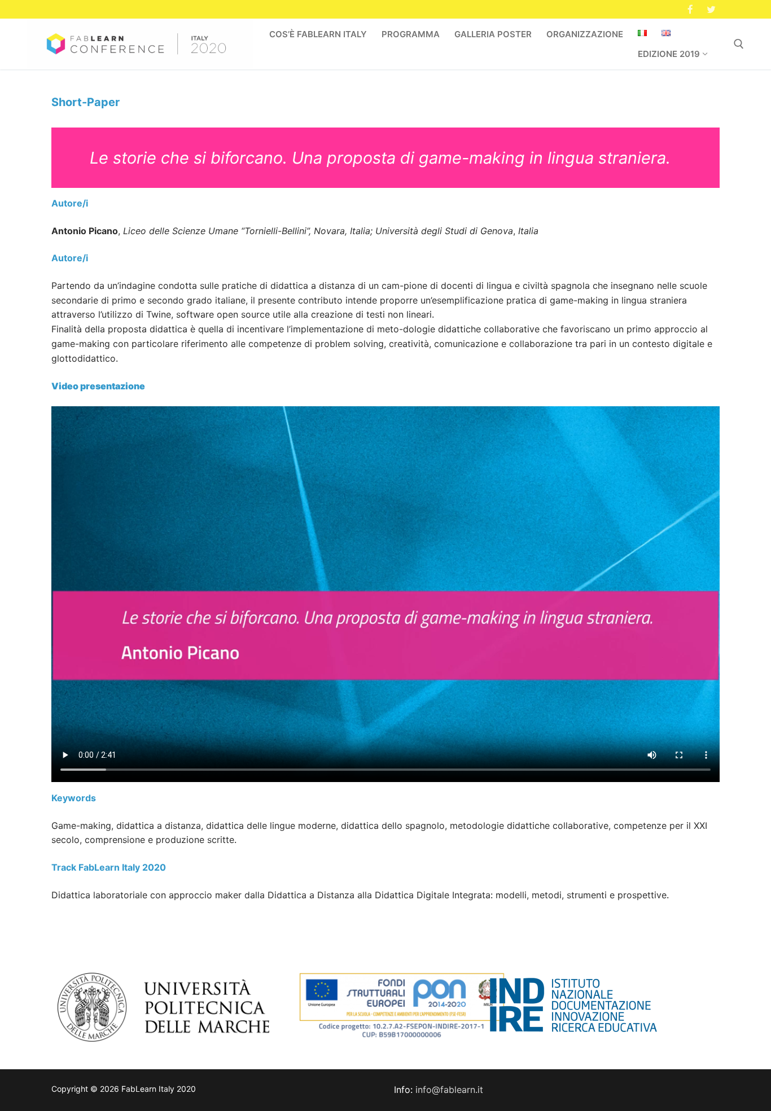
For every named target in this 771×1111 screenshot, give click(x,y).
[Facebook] (690, 9)
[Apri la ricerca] (739, 44)
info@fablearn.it (449, 1089)
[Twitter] (711, 9)
